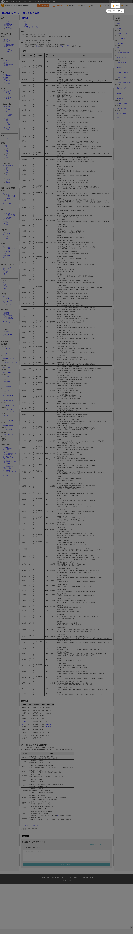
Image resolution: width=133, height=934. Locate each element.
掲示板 (117, 5)
